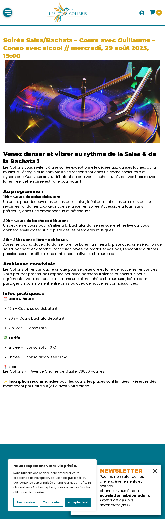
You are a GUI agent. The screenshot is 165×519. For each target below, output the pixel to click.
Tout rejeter (51, 502)
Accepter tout (78, 502)
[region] (52, 485)
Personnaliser (26, 502)
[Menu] (7, 12)
